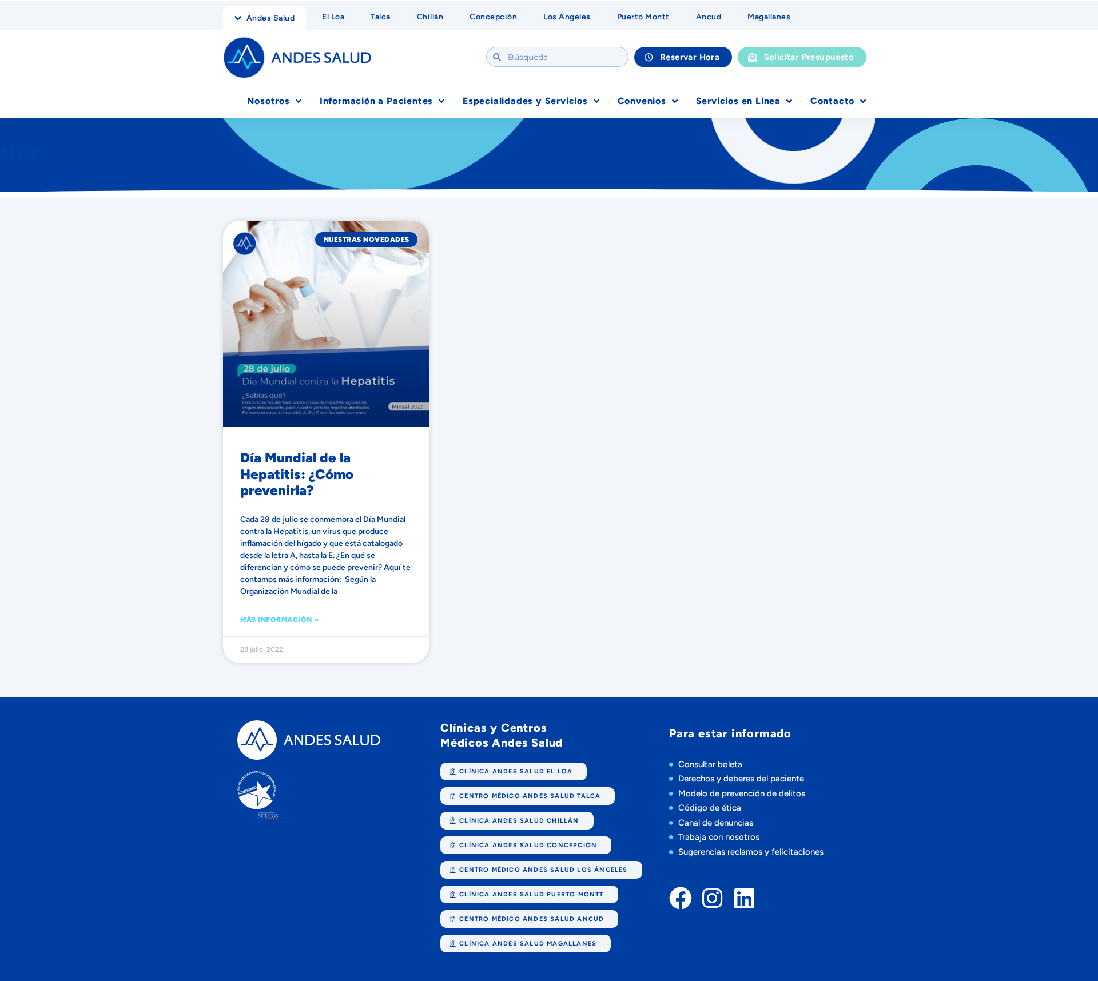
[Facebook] (680, 898)
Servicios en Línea (738, 100)
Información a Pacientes (376, 100)
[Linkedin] (744, 898)
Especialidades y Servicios (525, 100)
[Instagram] (712, 898)
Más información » (279, 620)
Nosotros (268, 100)
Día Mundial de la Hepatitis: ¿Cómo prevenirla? (296, 474)
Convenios (642, 100)
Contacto (832, 100)
